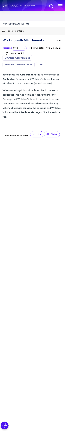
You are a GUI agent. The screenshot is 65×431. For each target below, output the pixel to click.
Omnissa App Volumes (17, 57)
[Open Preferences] (5, 425)
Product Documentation (18, 64)
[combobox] (19, 48)
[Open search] (51, 5)
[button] (32, 31)
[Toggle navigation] (60, 5)
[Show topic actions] (59, 40)
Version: (7, 47)
